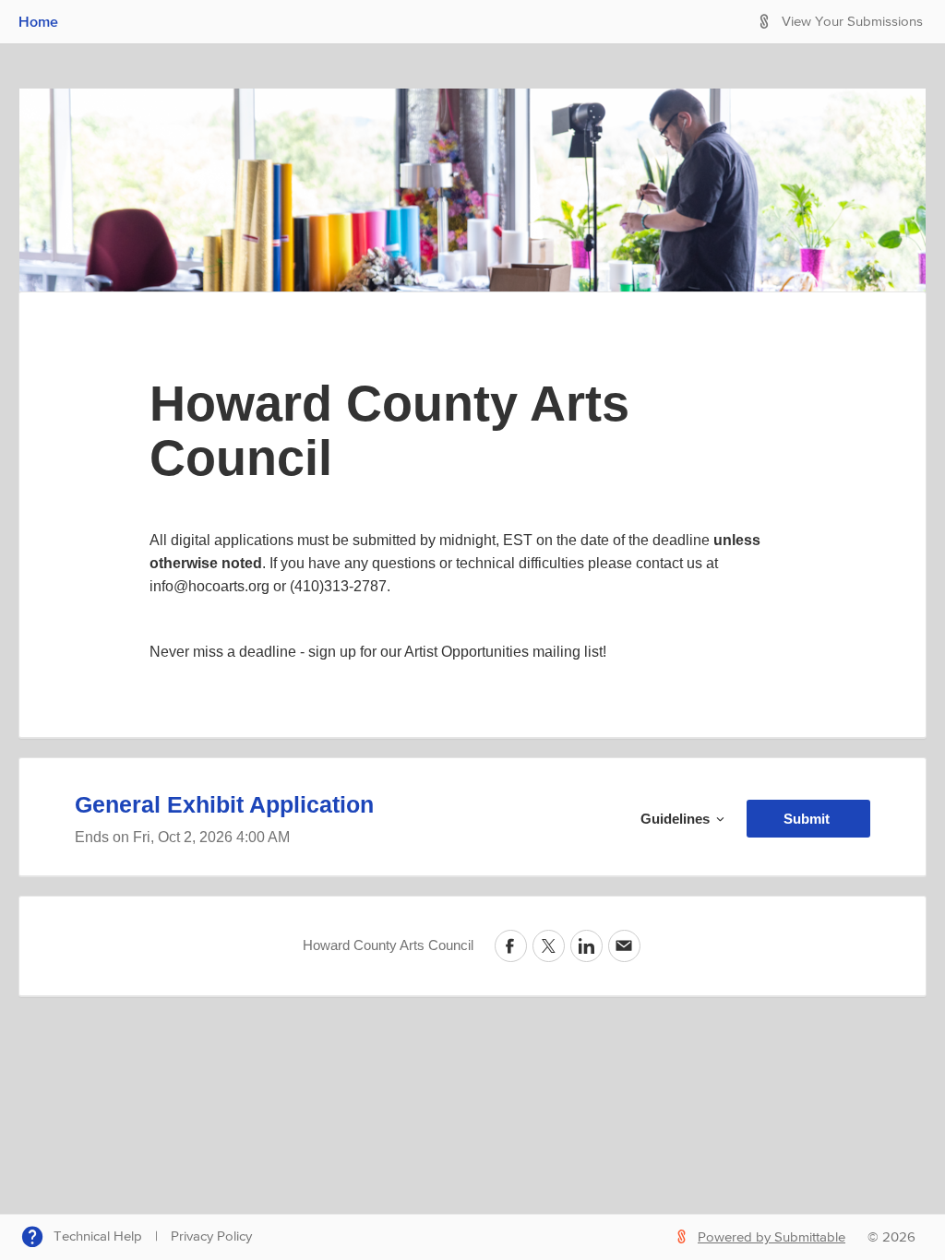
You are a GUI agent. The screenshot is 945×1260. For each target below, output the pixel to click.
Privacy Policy (211, 1236)
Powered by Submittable (771, 1237)
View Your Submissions (852, 22)
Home (38, 21)
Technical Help (98, 1236)
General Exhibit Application (224, 804)
